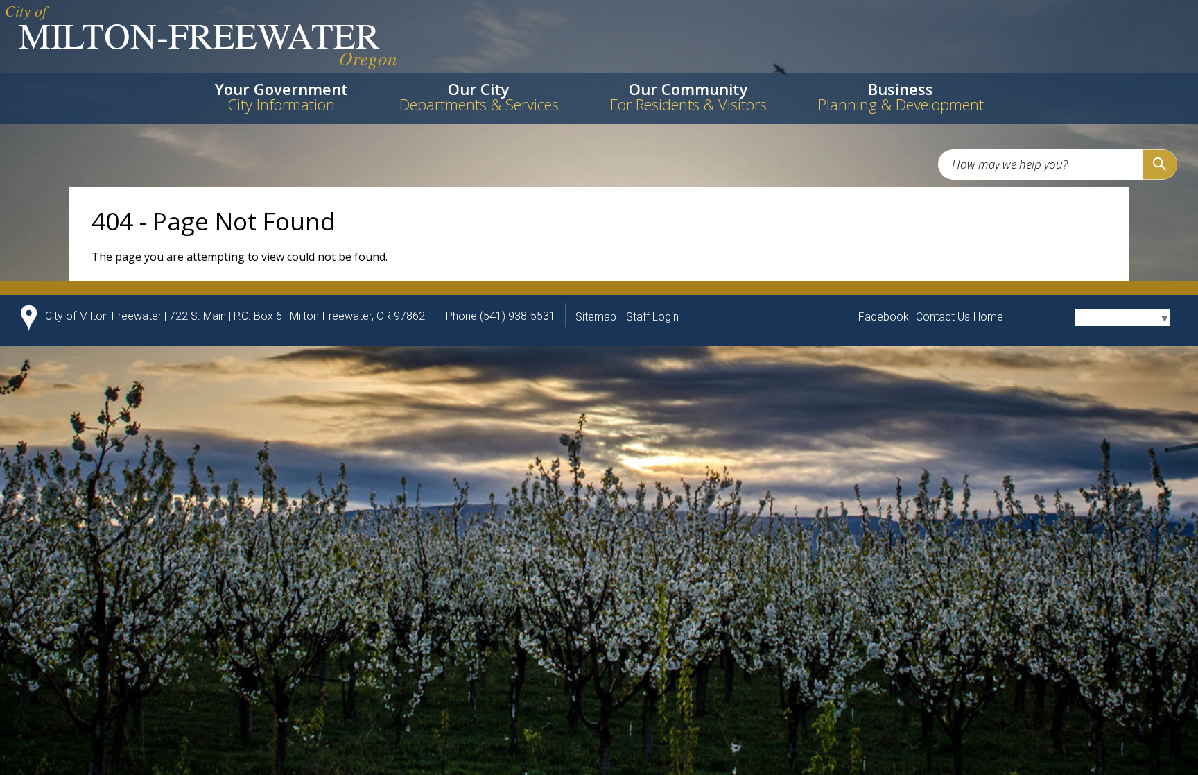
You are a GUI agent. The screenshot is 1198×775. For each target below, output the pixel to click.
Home (988, 316)
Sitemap (595, 316)
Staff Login (652, 316)
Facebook (883, 316)
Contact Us (943, 316)
